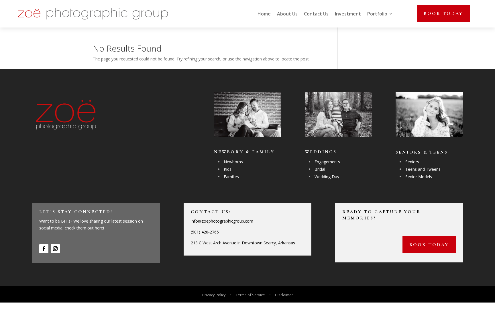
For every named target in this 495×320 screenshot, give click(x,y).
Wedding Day (327, 176)
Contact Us (316, 14)
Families (231, 176)
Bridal (320, 169)
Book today (443, 13)
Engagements (327, 161)
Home (264, 14)
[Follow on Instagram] (55, 248)
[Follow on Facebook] (43, 248)
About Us (287, 14)
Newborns (233, 161)
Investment (348, 14)
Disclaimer (284, 294)
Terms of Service (250, 294)
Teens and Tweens (423, 169)
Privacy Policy (214, 294)
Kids (227, 169)
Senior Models (418, 176)
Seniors (412, 161)
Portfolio (377, 14)
